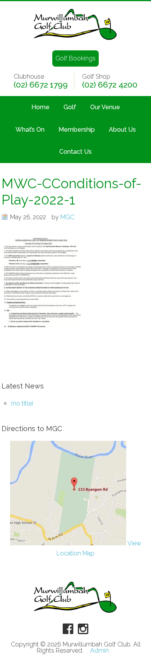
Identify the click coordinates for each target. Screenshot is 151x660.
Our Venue (105, 107)
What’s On (30, 129)
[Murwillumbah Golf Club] (75, 40)
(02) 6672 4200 (109, 84)
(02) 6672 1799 (41, 84)
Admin (99, 651)
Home (40, 107)
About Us (122, 129)
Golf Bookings (75, 58)
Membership (76, 129)
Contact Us (75, 151)
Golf (69, 107)
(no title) (22, 403)
